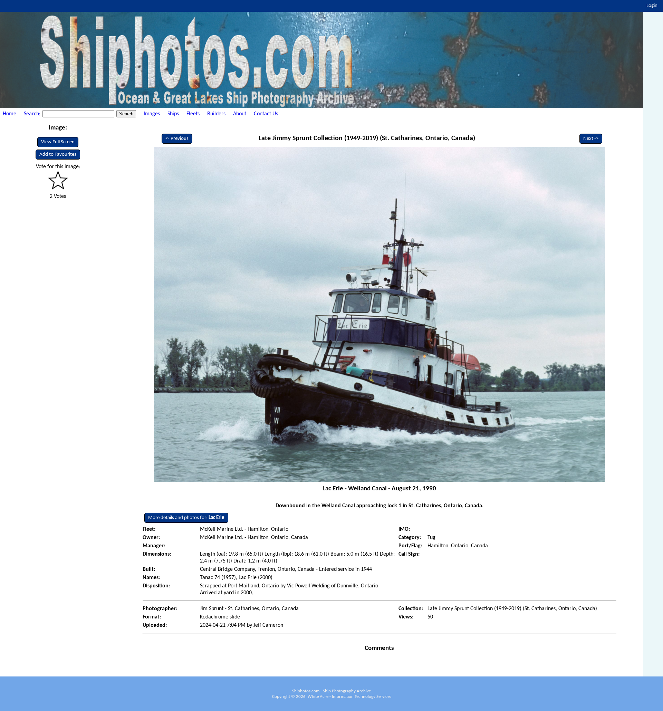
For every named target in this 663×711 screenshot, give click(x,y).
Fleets (193, 114)
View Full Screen (58, 142)
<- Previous (177, 138)
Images (152, 114)
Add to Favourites (57, 154)
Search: (33, 114)
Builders (216, 114)
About (239, 114)
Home (9, 114)
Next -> (590, 138)
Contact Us (266, 114)
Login (651, 5)
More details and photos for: (186, 517)
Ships (173, 114)
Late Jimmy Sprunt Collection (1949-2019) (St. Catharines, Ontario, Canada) (367, 138)
